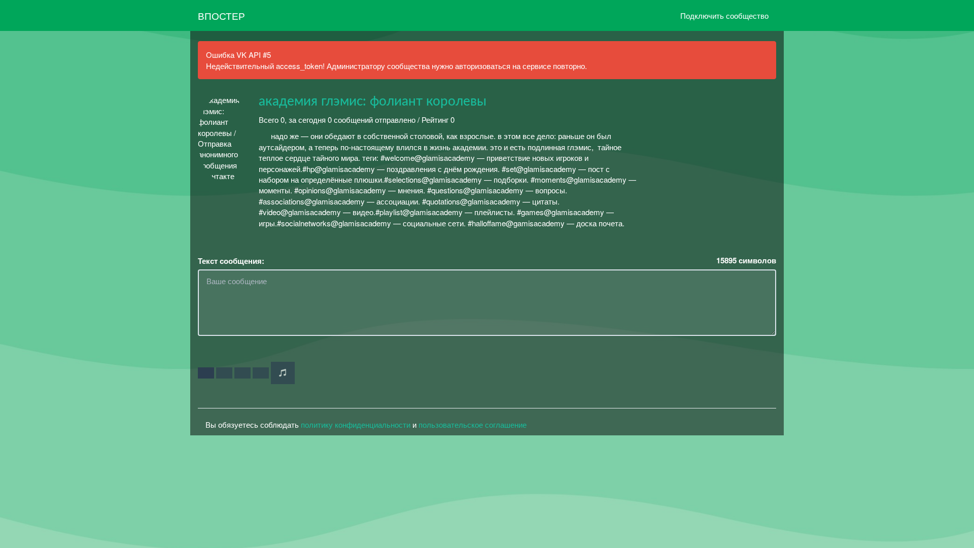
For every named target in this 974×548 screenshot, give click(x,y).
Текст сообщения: (231, 261)
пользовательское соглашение (473, 424)
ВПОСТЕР (221, 15)
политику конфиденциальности (355, 424)
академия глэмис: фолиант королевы (372, 101)
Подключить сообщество (724, 15)
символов (746, 260)
